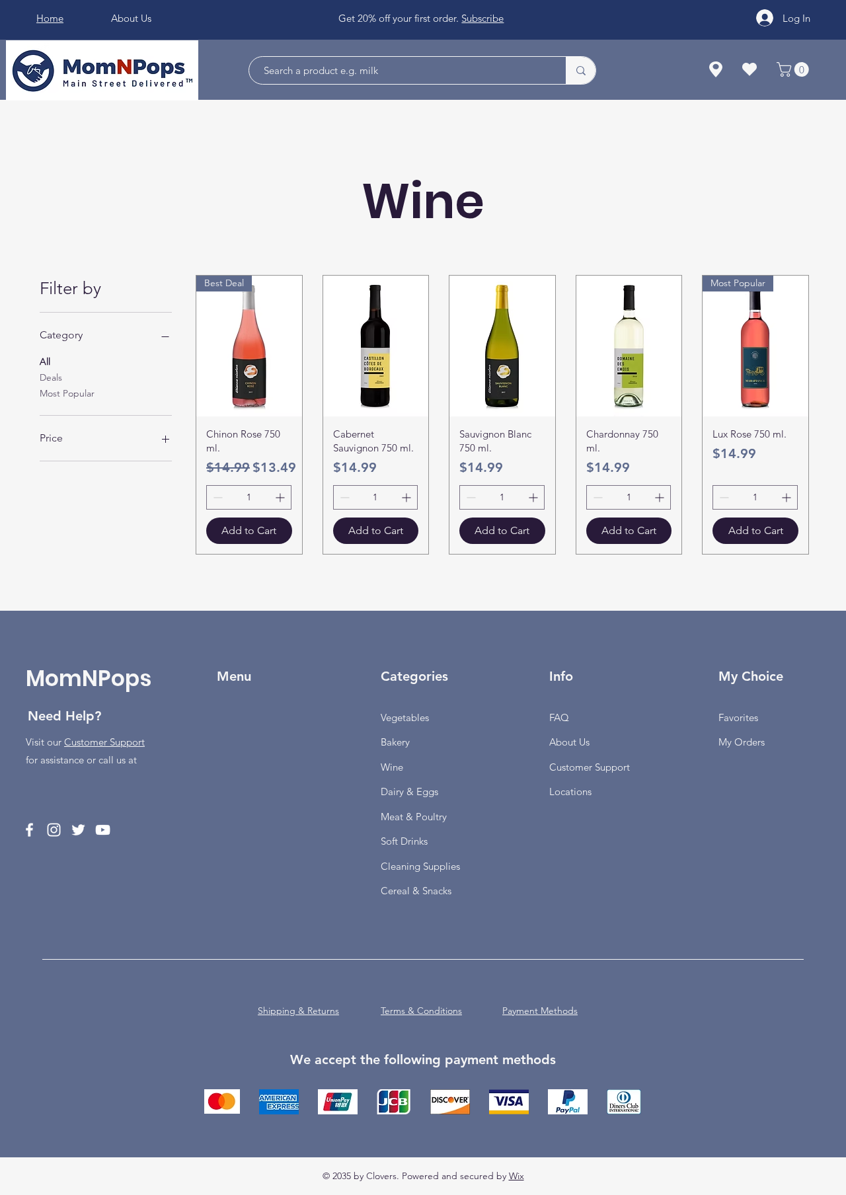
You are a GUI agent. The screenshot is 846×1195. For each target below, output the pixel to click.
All (45, 361)
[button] (794, 69)
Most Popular (67, 393)
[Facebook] (29, 830)
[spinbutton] (249, 497)
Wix (516, 1176)
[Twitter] (78, 830)
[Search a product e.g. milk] (581, 70)
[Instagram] (54, 830)
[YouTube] (103, 830)
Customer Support (104, 742)
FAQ (559, 717)
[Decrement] (216, 497)
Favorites (738, 717)
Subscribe (482, 18)
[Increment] (281, 497)
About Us (569, 742)
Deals (51, 377)
